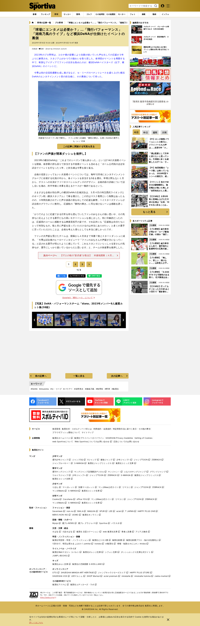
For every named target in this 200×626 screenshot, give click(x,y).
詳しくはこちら (36, 622)
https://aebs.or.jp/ (48, 597)
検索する (155, 6)
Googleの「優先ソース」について (77, 297)
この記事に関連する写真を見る (79, 146)
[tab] (56, 14)
